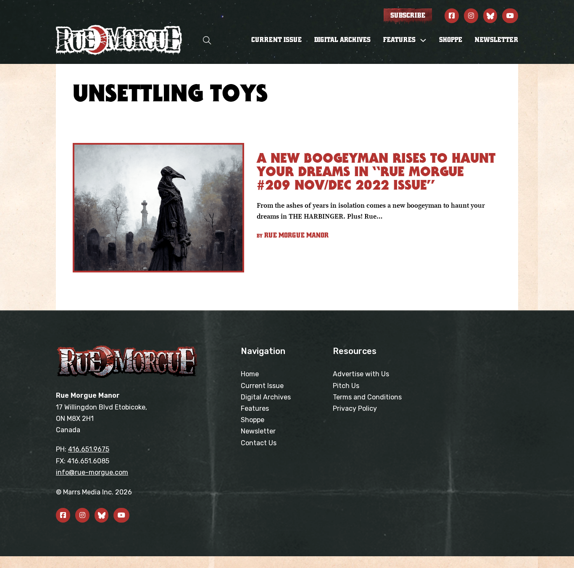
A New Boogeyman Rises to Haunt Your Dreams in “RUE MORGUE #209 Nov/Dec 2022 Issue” (376, 171)
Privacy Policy (355, 408)
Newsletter (496, 40)
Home (250, 374)
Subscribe (407, 15)
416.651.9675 (88, 449)
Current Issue (276, 40)
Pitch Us (346, 386)
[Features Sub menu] (423, 40)
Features (255, 408)
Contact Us (258, 443)
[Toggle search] (207, 40)
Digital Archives (342, 40)
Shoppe (450, 40)
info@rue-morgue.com (92, 472)
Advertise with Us (361, 374)
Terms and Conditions (367, 397)
